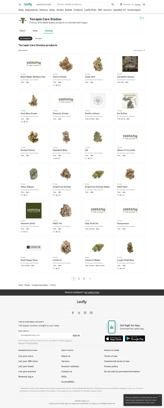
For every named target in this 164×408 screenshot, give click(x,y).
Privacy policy (111, 366)
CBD (100, 10)
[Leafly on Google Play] (135, 338)
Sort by (136, 50)
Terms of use (110, 356)
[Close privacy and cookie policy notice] (160, 396)
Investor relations (70, 366)
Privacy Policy (139, 403)
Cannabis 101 (119, 10)
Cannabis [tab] (38, 38)
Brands (68, 10)
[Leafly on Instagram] (85, 312)
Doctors (108, 10)
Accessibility (67, 382)
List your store (25, 356)
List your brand (25, 366)
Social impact (134, 10)
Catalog (49, 30)
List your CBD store (28, 361)
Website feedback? (82, 292)
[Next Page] (90, 278)
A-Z (141, 50)
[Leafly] (28, 4)
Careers (65, 361)
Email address (23, 331)
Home (20, 285)
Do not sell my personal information (122, 371)
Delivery (44, 10)
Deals (52, 10)
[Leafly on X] (79, 312)
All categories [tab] (25, 38)
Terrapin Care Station (40, 285)
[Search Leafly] (112, 4)
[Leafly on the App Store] (114, 338)
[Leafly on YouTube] (91, 312)
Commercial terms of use (116, 361)
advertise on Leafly (44, 4)
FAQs (63, 376)
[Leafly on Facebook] (73, 312)
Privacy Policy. (33, 343)
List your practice (27, 371)
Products (78, 10)
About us (65, 356)
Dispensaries (31, 10)
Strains (60, 10)
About (22, 30)
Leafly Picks (90, 10)
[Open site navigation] (20, 4)
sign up (76, 335)
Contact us (66, 371)
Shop (21, 10)
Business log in (25, 376)
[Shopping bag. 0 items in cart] (144, 4)
